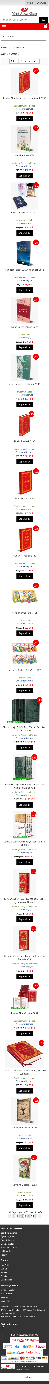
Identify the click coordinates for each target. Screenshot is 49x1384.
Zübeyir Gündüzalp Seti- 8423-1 (24, 212)
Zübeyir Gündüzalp (24, 220)
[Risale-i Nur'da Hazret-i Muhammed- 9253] (24, 69)
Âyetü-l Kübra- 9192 (24, 498)
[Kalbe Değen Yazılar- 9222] (24, 298)
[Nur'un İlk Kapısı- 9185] (24, 527)
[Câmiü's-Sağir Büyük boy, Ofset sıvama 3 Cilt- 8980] (24, 813)
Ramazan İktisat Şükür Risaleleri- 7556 (24, 269)
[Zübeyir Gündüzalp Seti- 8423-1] (24, 183)
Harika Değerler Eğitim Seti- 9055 (24, 670)
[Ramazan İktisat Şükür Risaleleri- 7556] (24, 241)
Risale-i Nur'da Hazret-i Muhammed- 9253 (24, 98)
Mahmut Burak (24, 1192)
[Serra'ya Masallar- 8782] (24, 1156)
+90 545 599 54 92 (9, 1316)
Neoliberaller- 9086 (24, 155)
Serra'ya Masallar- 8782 (25, 1184)
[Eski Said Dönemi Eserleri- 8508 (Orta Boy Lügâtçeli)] (24, 1041)
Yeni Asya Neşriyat (24, 109)
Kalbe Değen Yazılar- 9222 (24, 326)
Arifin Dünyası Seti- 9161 (24, 612)
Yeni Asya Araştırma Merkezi (24, 163)
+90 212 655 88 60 (28, 1316)
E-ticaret (20, 1376)
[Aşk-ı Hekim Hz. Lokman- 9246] (24, 355)
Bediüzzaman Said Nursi (24, 105)
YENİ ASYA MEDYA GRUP (24, 1335)
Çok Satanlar (9, 36)
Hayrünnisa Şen (24, 677)
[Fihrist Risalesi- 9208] (25, 412)
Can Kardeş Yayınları (24, 623)
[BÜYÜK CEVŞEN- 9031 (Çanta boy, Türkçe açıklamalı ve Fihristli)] (24, 870)
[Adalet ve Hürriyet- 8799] (24, 1099)
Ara (43, 20)
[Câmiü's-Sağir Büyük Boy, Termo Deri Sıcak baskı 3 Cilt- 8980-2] (24, 698)
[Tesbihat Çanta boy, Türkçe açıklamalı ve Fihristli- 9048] (24, 927)
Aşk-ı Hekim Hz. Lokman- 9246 (24, 384)
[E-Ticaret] (29, 1376)
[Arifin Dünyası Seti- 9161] (24, 584)
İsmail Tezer (24, 620)
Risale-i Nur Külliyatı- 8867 (24, 1013)
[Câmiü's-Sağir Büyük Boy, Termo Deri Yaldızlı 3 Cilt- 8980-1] (24, 755)
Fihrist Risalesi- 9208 (24, 441)
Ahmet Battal (25, 1135)
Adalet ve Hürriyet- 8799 (24, 1127)
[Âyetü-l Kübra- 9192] (24, 469)
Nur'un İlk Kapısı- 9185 (24, 555)
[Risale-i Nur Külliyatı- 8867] (24, 984)
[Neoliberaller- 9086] (24, 126)
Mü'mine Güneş (24, 334)
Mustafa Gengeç (24, 391)
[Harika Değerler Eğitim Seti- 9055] (24, 641)
